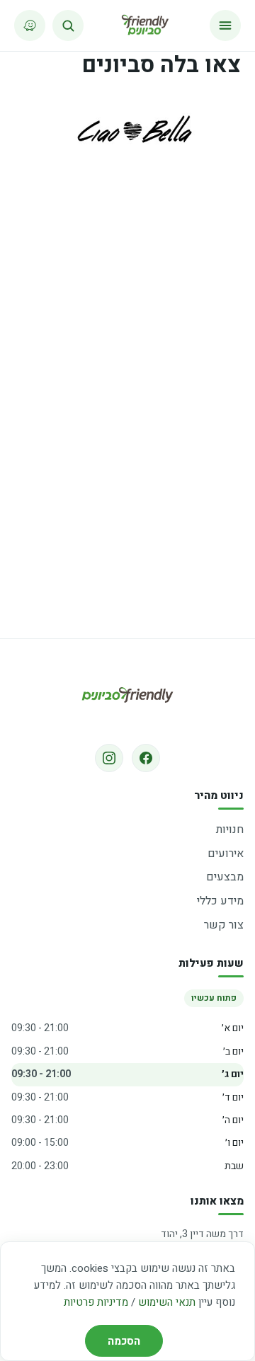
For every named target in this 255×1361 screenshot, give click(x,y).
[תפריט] (225, 25)
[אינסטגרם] (109, 758)
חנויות (230, 829)
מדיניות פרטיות (96, 1302)
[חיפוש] (68, 25)
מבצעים (225, 876)
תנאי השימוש (167, 1302)
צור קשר (224, 925)
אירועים (226, 853)
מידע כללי (220, 900)
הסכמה (124, 1341)
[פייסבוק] (146, 758)
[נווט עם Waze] (29, 25)
